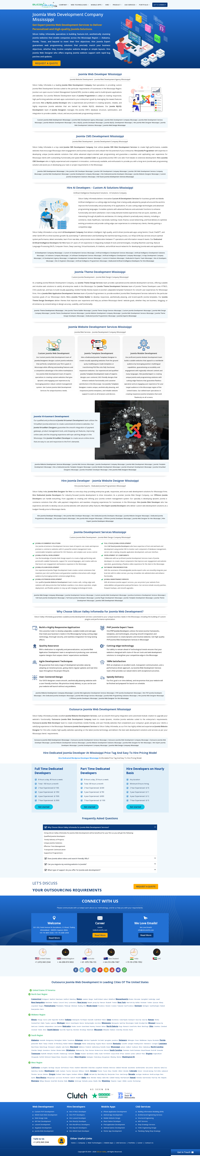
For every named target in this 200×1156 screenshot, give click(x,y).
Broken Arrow (99, 1050)
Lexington (131, 1044)
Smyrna (150, 1040)
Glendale (126, 1071)
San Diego (51, 1068)
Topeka (47, 1023)
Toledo (40, 1030)
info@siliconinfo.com (146, 930)
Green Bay (119, 1030)
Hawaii (133, 1077)
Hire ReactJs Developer (77, 1121)
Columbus (157, 1026)
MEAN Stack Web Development (46, 1115)
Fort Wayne (83, 1020)
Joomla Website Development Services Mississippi (53, 464)
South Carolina (116, 1050)
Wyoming (106, 1081)
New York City (131, 1002)
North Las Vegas (154, 1074)
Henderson (145, 1074)
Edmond (106, 1050)
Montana (35, 1081)
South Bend (97, 1020)
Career (140, 1143)
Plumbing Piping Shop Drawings (149, 1131)
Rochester (144, 1002)
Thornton (34, 1074)
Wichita (157, 1020)
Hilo (159, 1078)
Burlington (146, 1006)
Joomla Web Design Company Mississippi (49, 595)
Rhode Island (92, 1006)
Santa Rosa (34, 1071)
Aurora (45, 1020)
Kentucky (117, 1043)
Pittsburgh (67, 1006)
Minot (139, 1026)
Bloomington (130, 1023)
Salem (64, 1074)
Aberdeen (76, 1030)
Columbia (41, 1026)
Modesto (106, 1068)
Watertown (90, 1030)
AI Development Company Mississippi (48, 253)
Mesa (109, 1071)
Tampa (45, 1044)
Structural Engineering (146, 1118)
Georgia (77, 1043)
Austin (101, 1054)
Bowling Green (138, 1044)
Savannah (109, 1044)
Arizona (93, 1071)
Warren (82, 1023)
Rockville (103, 1047)
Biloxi (140, 1047)
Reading (80, 1006)
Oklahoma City (80, 1050)
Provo (117, 1074)
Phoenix (100, 1071)
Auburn (106, 999)
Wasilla (95, 1081)
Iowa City (144, 1020)
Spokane (62, 1071)
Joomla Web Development (44, 1131)
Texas (77, 1053)
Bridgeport (45, 999)
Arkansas (79, 1040)
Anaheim (77, 1068)
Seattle (57, 1071)
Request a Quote (46, 63)
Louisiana (163, 1043)
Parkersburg (97, 1057)
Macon (104, 1044)
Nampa (99, 1078)
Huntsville (42, 1040)
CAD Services (121, 1143)
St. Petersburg (58, 1044)
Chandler (115, 1071)
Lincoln (79, 1026)
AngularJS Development (43, 1128)
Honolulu (139, 1078)
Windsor (45, 1074)
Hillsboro (80, 1074)
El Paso (122, 1054)
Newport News (55, 1057)
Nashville (43, 1054)
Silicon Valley (101, 1152)
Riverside (124, 1068)
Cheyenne (113, 1081)
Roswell (78, 1078)
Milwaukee (106, 1030)
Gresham (74, 1074)
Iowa (109, 1019)
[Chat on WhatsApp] (124, 970)
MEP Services (143, 1121)
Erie (85, 1006)
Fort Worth (107, 1054)
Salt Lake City (93, 1074)
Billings (42, 1081)
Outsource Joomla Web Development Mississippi (51, 740)
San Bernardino (140, 1068)
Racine (131, 1030)
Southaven (135, 1047)
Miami (40, 1044)
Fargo (120, 1026)
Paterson (102, 1002)
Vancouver (75, 1071)
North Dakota (112, 1026)
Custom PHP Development (44, 1111)
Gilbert (120, 1071)
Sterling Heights (89, 1023)
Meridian (93, 1078)
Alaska (71, 1081)
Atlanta (84, 1044)
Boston (131, 999)
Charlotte (34, 1050)
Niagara (41, 1006)
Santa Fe (72, 1078)
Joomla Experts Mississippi (126, 316)
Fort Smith (101, 1040)
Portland (58, 1074)
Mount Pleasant (145, 1050)
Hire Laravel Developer (77, 1118)
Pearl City (154, 1078)
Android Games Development (114, 1128)
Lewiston (85, 999)
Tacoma (68, 1071)
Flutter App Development (113, 1131)
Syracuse (155, 1002)
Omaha (73, 1026)
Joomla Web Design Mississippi (114, 125)
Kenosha (125, 1030)
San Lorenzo (149, 1068)
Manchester (49, 1002)
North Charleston (135, 1050)
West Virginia (80, 1057)
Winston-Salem (60, 1050)
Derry (66, 1002)
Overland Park (35, 1023)
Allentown (74, 1006)
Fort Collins (157, 1071)
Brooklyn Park (143, 1023)
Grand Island (85, 1026)
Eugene (68, 1074)
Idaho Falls (105, 1078)
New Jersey (82, 1002)
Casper (119, 1081)
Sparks (33, 1078)
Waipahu (163, 1078)
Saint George (124, 1074)
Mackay (117, 1078)
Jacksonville (34, 1044)
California (35, 1067)
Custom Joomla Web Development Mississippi (54, 120)
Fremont (98, 1026)
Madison (112, 1030)
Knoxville (56, 1054)
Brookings (83, 1030)
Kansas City (159, 1023)
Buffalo (138, 1002)
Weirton (119, 1057)
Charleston (126, 1050)
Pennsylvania (49, 1006)
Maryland (74, 1047)
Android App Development (113, 1115)
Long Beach (99, 1068)
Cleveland (164, 1026)
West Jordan (111, 1074)
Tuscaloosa (71, 1040)
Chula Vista (91, 1068)
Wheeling (113, 1057)
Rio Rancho (66, 1078)
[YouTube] (112, 970)
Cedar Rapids (123, 1020)
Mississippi (115, 1047)
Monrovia (112, 1068)
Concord (61, 1002)
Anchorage (78, 1081)
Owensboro (147, 1044)
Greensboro (46, 1050)
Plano (143, 1054)
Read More (54, 937)
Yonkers (149, 1002)
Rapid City (69, 1030)
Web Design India (41, 1118)
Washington (49, 1071)
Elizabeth (108, 1002)
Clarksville (71, 1054)
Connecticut (36, 999)
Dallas (96, 1054)
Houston (83, 1054)
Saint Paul (122, 1023)
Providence (101, 1006)
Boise (88, 1078)
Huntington (90, 1057)
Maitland (71, 1044)
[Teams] (118, 970)
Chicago (40, 1020)
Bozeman (60, 1081)
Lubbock (138, 1054)
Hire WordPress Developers (79, 1124)
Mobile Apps (108, 1143)
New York (122, 1002)
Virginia (149, 1053)
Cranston (114, 1006)
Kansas (151, 1019)
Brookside (156, 1040)
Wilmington (131, 1040)
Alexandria (64, 1057)
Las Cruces (59, 1078)
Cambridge (151, 999)
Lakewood (165, 1071)
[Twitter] (82, 970)
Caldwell (111, 1078)
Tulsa (86, 1050)
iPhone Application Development (115, 1111)
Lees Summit (58, 1026)
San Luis (40, 1074)
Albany (161, 1002)
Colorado (133, 1071)
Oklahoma (70, 1050)
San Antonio (90, 1054)
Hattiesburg (146, 1047)
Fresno (72, 1068)
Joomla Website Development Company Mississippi (54, 693)
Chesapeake (35, 1057)
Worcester (137, 999)
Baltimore (82, 1047)
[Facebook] (76, 970)
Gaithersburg (96, 1047)
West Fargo (145, 1026)
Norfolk (41, 1057)
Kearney (92, 1026)
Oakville (87, 1071)
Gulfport (128, 1047)
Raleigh (40, 1050)
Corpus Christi (115, 1054)
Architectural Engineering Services (150, 1115)
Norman (91, 1050)
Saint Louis (34, 1026)
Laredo (133, 1054)
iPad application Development (114, 1124)
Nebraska (66, 1026)
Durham (53, 1050)
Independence (49, 1026)
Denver (140, 1071)
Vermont (138, 1006)
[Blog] (106, 970)
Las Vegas (139, 1074)
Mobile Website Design (112, 1118)
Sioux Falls (63, 1030)
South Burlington (154, 1006)
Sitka (99, 1081)
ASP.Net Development (43, 1121)
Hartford (66, 999)
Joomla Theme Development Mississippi (48, 310)
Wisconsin (98, 1029)
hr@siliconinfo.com (100, 930)
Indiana (68, 1019)
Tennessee (35, 1053)
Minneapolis (115, 1023)
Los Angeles (44, 1068)
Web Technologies (95, 1143)
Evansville (90, 1020)
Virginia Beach (157, 1054)
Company (81, 1143)
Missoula (47, 1081)
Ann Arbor (98, 1023)
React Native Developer (112, 1121)
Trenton (114, 1002)
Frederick (88, 1047)
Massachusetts (122, 999)
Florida (162, 1040)
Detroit (68, 1023)
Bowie (108, 1047)
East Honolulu (147, 1078)
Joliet (49, 1020)
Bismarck (126, 1026)
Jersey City (96, 1002)
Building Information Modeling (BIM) (151, 1111)
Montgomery (50, 1040)
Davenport (131, 1020)
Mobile (65, 1040)
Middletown (143, 1040)
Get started (43, 807)
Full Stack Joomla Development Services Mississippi (115, 177)
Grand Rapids (75, 1023)
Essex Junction (35, 1009)
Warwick (108, 1006)
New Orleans (35, 1047)
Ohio (151, 1026)
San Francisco (65, 1068)
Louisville (124, 1044)
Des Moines (115, 1020)
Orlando (50, 1044)
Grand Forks (133, 1026)
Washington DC (128, 1057)
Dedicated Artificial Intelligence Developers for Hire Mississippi (131, 261)
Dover (137, 1040)
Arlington (71, 1057)
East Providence (129, 1006)
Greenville (160, 1050)
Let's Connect (160, 5)
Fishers (104, 1020)
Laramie (129, 1081)
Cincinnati (34, 1030)
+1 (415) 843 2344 (41, 1142)
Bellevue (81, 1071)
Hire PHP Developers (77, 1115)
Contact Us (149, 1143)
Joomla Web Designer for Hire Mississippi (114, 698)
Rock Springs (137, 1081)
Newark (90, 1002)
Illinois (34, 1019)
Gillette (124, 1081)
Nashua (55, 1002)
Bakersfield (84, 1068)
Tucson (105, 1071)
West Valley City (102, 1074)
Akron (44, 1030)
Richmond (48, 1057)
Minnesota (106, 1023)
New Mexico (41, 1077)
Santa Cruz (164, 1068)
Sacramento (131, 1068)
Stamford (52, 999)
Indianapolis (75, 1020)
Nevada (131, 1074)
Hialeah (65, 1044)
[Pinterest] (100, 970)
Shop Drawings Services (146, 1124)
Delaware (123, 1040)
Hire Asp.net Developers (78, 1128)
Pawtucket (120, 1006)
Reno (161, 1074)
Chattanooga (63, 1054)
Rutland (162, 1006)
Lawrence (53, 1023)
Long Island (34, 1006)
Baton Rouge (43, 1047)
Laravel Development (42, 1124)
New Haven (59, 999)
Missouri (151, 1023)
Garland (127, 1054)
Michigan (61, 1023)
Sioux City (138, 1020)
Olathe (42, 1023)
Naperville (55, 1020)
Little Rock (87, 1040)
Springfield (144, 999)
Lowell (158, 999)
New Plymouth (125, 1078)
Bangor (91, 999)
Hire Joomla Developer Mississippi (49, 516)
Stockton (41, 1071)
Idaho (83, 1077)
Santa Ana (157, 1068)
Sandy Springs (91, 1044)
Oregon (52, 1074)
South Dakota (53, 1029)
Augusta (98, 1044)
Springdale (108, 1040)
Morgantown (106, 1057)
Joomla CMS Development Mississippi (50, 171)
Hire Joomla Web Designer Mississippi (122, 470)
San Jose (57, 1068)
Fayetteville (93, 1040)
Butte (65, 1081)
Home (73, 1143)
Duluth (136, 1023)
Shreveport (51, 1047)
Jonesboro (115, 1040)
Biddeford (112, 999)
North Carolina (157, 1047)
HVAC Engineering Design (147, 1128)
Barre (42, 1009)
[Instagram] (88, 970)
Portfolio (131, 1143)
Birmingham (58, 1040)
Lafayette (58, 1047)
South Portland (98, 999)
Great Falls (54, 1081)
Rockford (61, 1020)
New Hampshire (38, 1002)
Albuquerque (51, 1078)
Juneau (90, 1081)
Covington (155, 1044)
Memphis (50, 1054)
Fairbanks (85, 1081)
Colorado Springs (148, 1071)
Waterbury (73, 999)
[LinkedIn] (94, 970)
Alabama (35, 1040)
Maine (79, 999)
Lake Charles (65, 1047)
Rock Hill (153, 1050)
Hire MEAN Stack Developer (79, 1131)
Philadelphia (60, 1006)
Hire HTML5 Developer (77, 1111)
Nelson (104, 1026)
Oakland (118, 1068)
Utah (86, 1074)
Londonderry (73, 1002)
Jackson (123, 1047)
